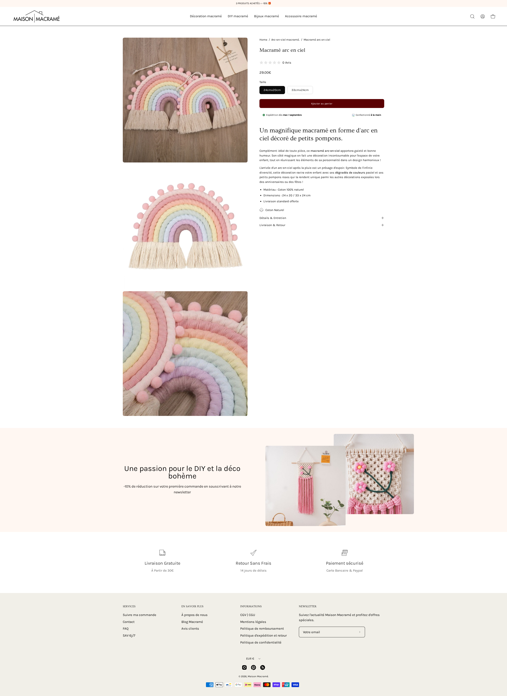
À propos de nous (194, 615)
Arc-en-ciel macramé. (285, 39)
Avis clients (190, 628)
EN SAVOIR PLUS (192, 606)
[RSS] (263, 667)
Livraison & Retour (272, 225)
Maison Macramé (258, 676)
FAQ (126, 628)
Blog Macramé (192, 621)
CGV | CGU (247, 615)
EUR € (250, 658)
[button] (472, 16)
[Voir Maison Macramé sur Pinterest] (253, 667)
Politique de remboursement (262, 628)
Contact (128, 621)
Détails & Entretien (272, 218)
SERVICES (129, 606)
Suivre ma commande (139, 615)
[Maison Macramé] (36, 16)
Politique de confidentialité (260, 642)
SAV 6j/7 (129, 635)
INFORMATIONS (251, 606)
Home (263, 39)
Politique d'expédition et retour (263, 635)
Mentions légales (253, 621)
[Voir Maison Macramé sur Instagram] (244, 667)
